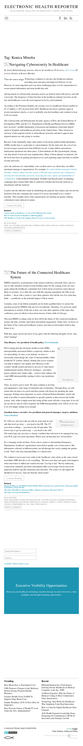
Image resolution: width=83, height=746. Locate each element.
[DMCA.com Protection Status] (10, 733)
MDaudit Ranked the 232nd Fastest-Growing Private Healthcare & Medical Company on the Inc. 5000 (58, 687)
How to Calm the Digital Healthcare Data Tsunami (59, 708)
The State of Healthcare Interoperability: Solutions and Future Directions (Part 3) (33, 490)
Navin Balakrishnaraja (14, 227)
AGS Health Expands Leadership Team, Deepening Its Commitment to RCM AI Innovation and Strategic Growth (58, 715)
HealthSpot (24, 502)
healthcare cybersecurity (33, 225)
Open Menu (6, 18)
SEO (63, 735)
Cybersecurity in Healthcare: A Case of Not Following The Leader (28, 213)
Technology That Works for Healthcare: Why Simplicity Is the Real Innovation (58, 702)
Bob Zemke (13, 500)
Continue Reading (14, 205)
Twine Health (41, 504)
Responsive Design (51, 735)
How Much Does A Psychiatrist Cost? (20, 685)
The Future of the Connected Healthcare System (40, 274)
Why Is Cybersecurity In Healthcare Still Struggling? (23, 215)
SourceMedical (11, 415)
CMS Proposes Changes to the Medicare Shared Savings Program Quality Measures (21, 690)
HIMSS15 (52, 502)
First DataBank (11, 502)
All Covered (70, 70)
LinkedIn (65, 18)
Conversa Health (49, 500)
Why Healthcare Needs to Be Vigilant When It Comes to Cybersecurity (29, 218)
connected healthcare (29, 500)
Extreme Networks (66, 500)
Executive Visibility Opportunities (41, 585)
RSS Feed (70, 18)
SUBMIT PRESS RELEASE (16, 563)
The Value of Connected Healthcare (17, 492)
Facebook (60, 18)
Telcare (30, 504)
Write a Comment (13, 230)
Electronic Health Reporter (41, 6)
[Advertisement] (41, 39)
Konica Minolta (66, 225)
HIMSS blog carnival (39, 502)
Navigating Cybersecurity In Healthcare (39, 64)
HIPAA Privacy (52, 225)
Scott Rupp (11, 223)
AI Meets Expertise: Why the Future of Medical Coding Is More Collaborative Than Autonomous (58, 695)
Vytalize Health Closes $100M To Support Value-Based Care (18, 697)
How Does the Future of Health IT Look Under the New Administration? (21, 709)
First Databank (51, 342)
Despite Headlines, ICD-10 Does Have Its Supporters (21, 703)
